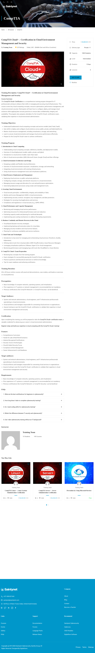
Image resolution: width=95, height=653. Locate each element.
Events (3, 627)
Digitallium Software (70, 634)
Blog (65, 600)
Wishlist (74, 82)
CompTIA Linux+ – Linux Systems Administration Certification (16, 491)
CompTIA (19, 29)
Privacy (78, 647)
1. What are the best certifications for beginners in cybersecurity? (23, 394)
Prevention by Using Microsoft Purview (79, 490)
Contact (66, 603)
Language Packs (38, 631)
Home (3, 29)
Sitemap (91, 647)
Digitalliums (23, 648)
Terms (84, 647)
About (66, 596)
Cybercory (67, 627)
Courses (3, 623)
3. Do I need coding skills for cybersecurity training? (19, 407)
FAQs (2, 634)
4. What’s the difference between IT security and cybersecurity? (22, 413)
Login (90, 2)
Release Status (37, 634)
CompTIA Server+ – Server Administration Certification (47, 491)
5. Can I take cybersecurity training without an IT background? (22, 420)
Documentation (37, 623)
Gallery (3, 631)
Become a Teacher (70, 607)
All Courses (11, 29)
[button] (46, 504)
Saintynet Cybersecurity (71, 623)
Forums (35, 627)
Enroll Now (16, 473)
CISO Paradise (68, 631)
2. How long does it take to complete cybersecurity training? (22, 400)
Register (83, 2)
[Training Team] (10, 440)
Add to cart (75, 77)
